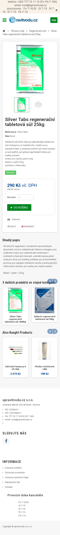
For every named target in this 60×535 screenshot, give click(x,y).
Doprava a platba (13, 468)
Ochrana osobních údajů (16, 477)
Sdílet (12, 226)
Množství (11, 197)
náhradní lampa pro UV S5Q (15, 367)
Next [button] (55, 281)
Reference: (11, 132)
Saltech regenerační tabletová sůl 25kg (45, 317)
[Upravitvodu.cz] (26, 20)
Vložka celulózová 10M (44, 367)
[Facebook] (6, 441)
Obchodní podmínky (15, 472)
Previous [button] (49, 281)
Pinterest (28, 226)
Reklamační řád (12, 482)
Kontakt (8, 487)
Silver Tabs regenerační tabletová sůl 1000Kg (15, 319)
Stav (7, 136)
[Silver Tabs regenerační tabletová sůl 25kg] (21, 104)
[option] (15, 306)
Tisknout (16, 219)
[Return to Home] (3, 30)
